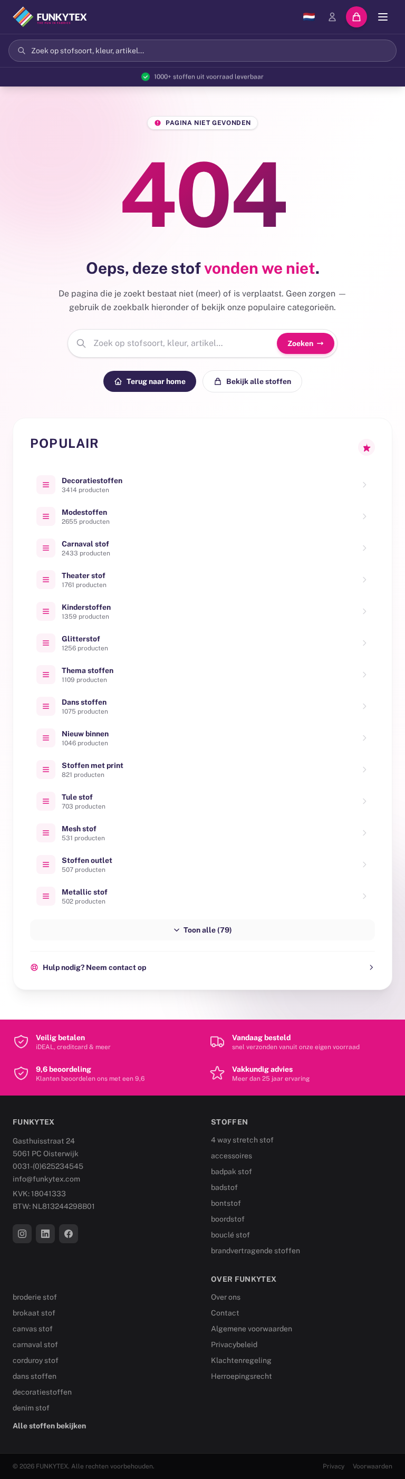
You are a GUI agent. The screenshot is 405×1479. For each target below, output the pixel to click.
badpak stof (231, 1171)
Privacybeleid (234, 1344)
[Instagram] (22, 1233)
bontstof (226, 1203)
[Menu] (382, 16)
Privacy (333, 1466)
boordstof (228, 1219)
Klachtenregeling (241, 1360)
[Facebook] (68, 1233)
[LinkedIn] (45, 1233)
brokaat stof (34, 1313)
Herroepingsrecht (241, 1376)
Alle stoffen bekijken (49, 1426)
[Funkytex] (50, 16)
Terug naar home (156, 381)
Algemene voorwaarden (251, 1328)
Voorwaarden (372, 1466)
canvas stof (33, 1328)
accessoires (231, 1155)
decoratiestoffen (42, 1392)
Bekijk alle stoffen (258, 381)
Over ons (225, 1297)
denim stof (31, 1408)
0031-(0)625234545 (48, 1166)
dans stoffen (34, 1376)
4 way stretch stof (242, 1140)
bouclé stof (230, 1235)
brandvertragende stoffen (255, 1250)
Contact (225, 1313)
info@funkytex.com (46, 1179)
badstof (224, 1187)
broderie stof (35, 1297)
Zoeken (300, 343)
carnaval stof (35, 1344)
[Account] (332, 16)
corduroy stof (36, 1360)
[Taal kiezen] (309, 16)
